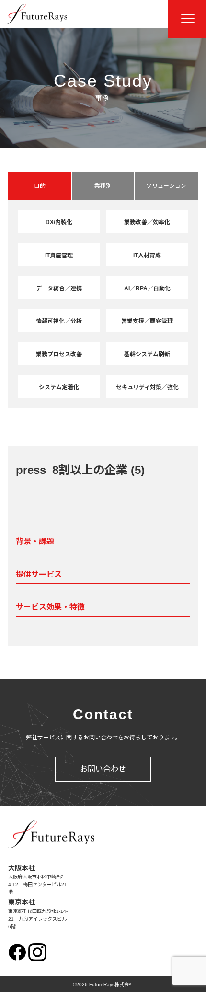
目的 (40, 186)
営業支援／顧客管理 (147, 321)
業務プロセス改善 (59, 354)
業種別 (103, 186)
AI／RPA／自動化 (147, 288)
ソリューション (166, 186)
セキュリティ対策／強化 (147, 387)
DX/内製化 (59, 222)
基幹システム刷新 (147, 354)
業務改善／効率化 (147, 222)
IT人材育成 (147, 255)
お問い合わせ (103, 769)
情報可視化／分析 (59, 321)
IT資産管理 (59, 255)
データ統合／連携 (59, 288)
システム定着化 (59, 387)
